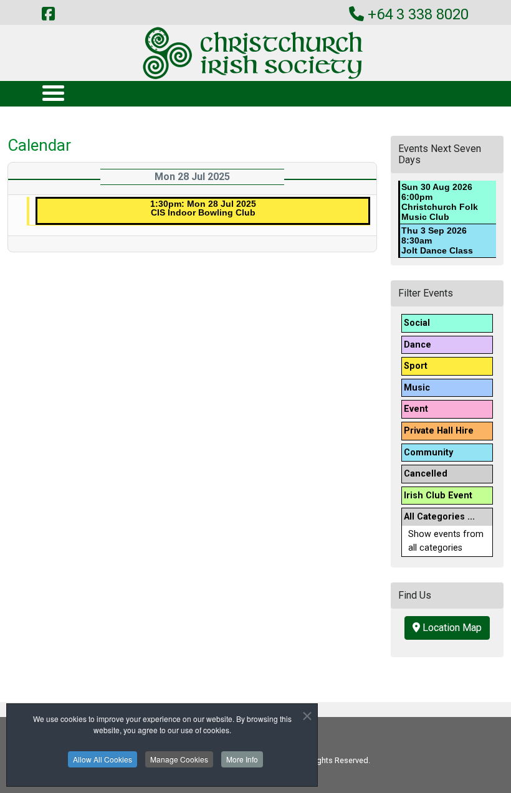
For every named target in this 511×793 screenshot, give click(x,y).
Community (428, 452)
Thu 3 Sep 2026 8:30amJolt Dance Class (437, 240)
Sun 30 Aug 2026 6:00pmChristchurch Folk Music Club (439, 202)
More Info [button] (242, 759)
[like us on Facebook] (48, 14)
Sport (415, 366)
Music (417, 387)
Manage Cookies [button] (179, 759)
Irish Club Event (438, 495)
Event (416, 409)
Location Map (451, 628)
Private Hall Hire (439, 430)
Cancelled (425, 473)
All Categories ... (439, 516)
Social (417, 323)
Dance (417, 345)
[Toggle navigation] (53, 92)
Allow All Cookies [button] (102, 759)
